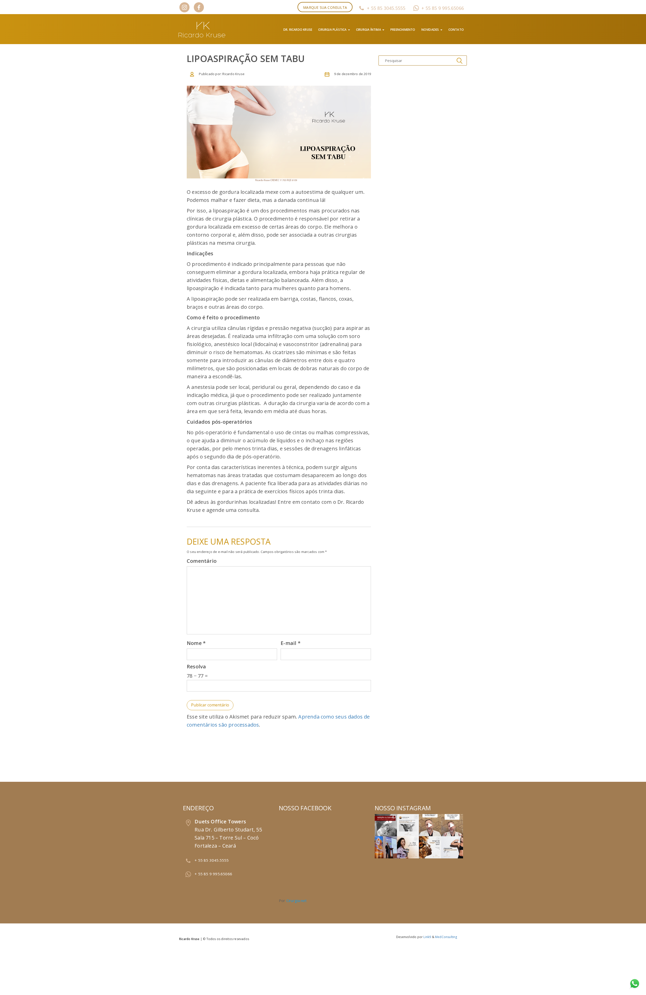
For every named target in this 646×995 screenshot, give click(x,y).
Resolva (196, 666)
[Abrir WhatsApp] (633, 982)
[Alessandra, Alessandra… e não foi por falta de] (452, 847)
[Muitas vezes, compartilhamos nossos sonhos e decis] (430, 847)
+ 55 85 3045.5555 (386, 8)
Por (293, 900)
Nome (196, 643)
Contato (456, 29)
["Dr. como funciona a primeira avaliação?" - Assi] (430, 825)
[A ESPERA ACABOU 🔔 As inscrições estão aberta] (386, 825)
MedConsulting (446, 937)
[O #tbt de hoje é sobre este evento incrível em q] (386, 847)
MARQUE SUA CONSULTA (325, 7)
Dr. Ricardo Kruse (297, 29)
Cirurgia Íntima (369, 29)
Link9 (427, 937)
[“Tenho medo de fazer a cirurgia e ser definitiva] (452, 825)
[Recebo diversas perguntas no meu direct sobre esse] (408, 825)
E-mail (291, 643)
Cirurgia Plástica (332, 29)
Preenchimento (402, 29)
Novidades (430, 29)
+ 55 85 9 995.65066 (442, 8)
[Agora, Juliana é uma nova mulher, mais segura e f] (408, 847)
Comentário (202, 560)
